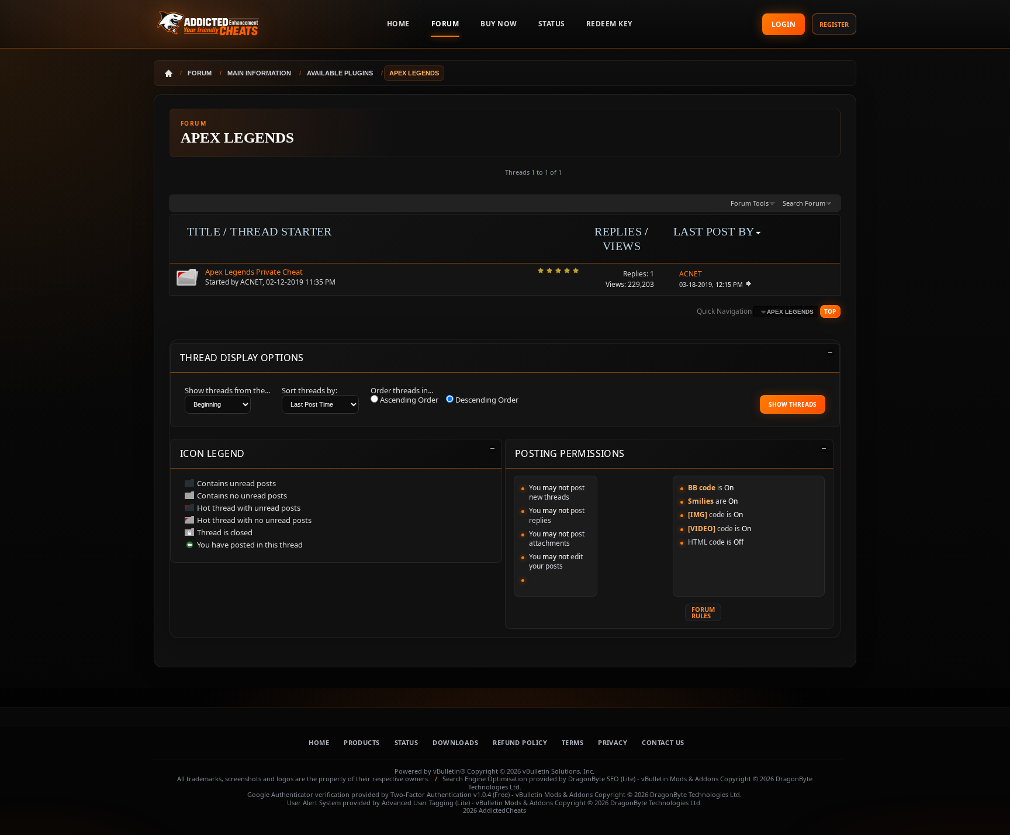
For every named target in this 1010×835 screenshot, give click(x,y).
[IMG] (697, 514)
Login (783, 24)
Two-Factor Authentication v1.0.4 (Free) (450, 794)
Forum (445, 24)
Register (834, 24)
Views (622, 246)
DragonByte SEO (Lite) (601, 778)
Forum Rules (703, 612)
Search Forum (804, 203)
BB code (701, 488)
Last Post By (714, 231)
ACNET (251, 282)
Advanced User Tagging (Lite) (426, 802)
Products (362, 742)
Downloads (455, 742)
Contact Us (663, 742)
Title (203, 231)
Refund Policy (520, 742)
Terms (572, 742)
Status (551, 24)
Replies (618, 231)
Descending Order (486, 399)
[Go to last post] (748, 284)
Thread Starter (281, 231)
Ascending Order (408, 399)
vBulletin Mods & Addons (679, 778)
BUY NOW (498, 24)
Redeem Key (609, 24)
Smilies (701, 501)
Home (319, 742)
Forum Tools (750, 203)
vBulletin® (449, 771)
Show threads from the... (227, 390)
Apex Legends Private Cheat (254, 271)
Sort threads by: (309, 390)
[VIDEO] (701, 528)
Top (830, 311)
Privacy (612, 742)
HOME (398, 24)
